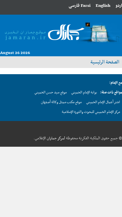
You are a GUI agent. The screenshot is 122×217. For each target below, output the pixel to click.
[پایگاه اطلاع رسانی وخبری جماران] (61, 31)
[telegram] (97, 128)
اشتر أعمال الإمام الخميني (103, 102)
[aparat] (87, 128)
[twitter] (107, 128)
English (103, 5)
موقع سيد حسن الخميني (50, 92)
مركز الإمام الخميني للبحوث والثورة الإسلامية (91, 112)
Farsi (85, 5)
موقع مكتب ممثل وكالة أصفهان (61, 102)
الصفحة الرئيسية (104, 62)
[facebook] (117, 128)
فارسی (74, 5)
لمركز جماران (55, 138)
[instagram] (77, 128)
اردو (118, 5)
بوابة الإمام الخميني (84, 92)
